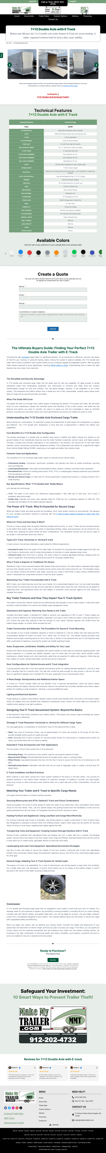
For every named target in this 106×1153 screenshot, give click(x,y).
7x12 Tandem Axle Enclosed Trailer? (53, 97)
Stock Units (29, 16)
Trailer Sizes (44, 16)
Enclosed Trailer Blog (13, 1113)
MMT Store (9, 1118)
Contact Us (53, 19)
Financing (87, 16)
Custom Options (60, 16)
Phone (22, 304)
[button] (53, 1024)
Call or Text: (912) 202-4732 (53, 3)
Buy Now (53, 960)
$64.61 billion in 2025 (59, 365)
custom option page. (70, 86)
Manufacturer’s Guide (14, 1123)
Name (22, 287)
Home (16, 16)
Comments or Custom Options (32, 312)
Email (21, 295)
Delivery (75, 16)
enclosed (25, 357)
